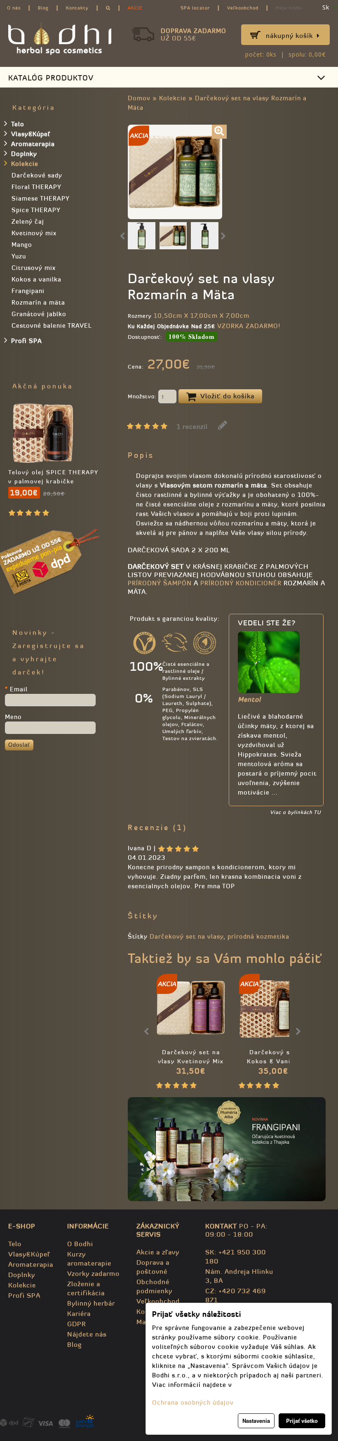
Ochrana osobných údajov (193, 1402)
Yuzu (19, 256)
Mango (22, 244)
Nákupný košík (289, 35)
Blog (43, 8)
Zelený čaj (28, 221)
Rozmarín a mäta (38, 302)
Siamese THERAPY (41, 198)
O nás (14, 8)
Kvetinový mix (34, 233)
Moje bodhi (289, 8)
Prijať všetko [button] (302, 1420)
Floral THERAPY (36, 187)
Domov (139, 98)
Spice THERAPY (36, 210)
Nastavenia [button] (256, 1420)
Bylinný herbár (91, 1303)
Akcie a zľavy (157, 1252)
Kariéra (79, 1313)
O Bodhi (80, 1244)
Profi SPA (26, 341)
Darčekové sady (37, 175)
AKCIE (135, 8)
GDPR (76, 1324)
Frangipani (28, 291)
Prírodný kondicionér (240, 583)
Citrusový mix (34, 268)
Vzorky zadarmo (93, 1273)
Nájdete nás (87, 1334)
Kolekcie (172, 98)
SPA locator (195, 8)
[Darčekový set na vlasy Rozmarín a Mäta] (219, 132)
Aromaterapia (33, 144)
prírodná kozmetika (258, 936)
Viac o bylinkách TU (295, 812)
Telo (17, 124)
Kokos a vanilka (36, 279)
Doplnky (24, 154)
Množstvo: (143, 396)
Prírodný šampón (160, 583)
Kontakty (77, 8)
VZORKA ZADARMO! (248, 326)
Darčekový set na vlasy (186, 936)
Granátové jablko (39, 314)
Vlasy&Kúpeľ (30, 134)
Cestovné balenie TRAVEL (52, 325)
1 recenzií (192, 427)
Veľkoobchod (242, 8)
